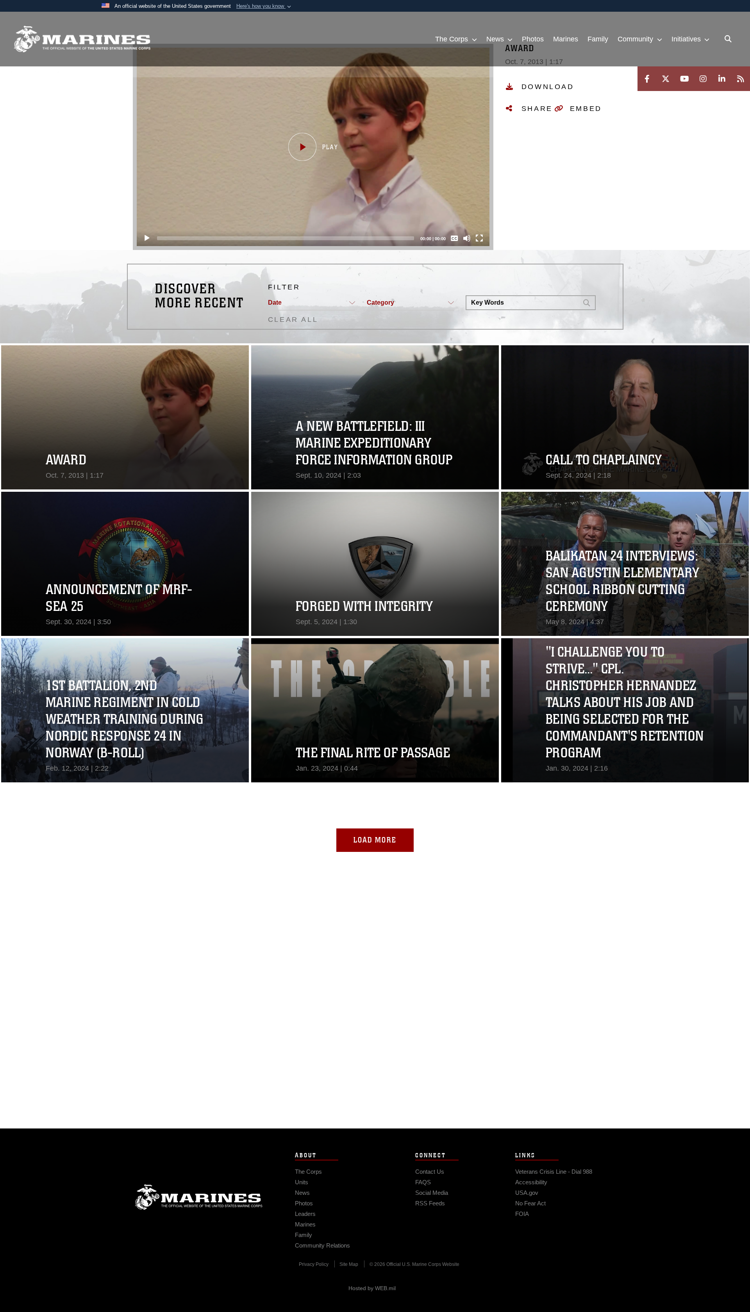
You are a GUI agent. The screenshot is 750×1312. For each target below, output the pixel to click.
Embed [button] (586, 108)
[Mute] (467, 238)
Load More (375, 840)
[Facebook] (647, 78)
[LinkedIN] (721, 78)
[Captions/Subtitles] (454, 238)
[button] (264, 6)
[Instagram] (703, 78)
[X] (665, 78)
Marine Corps (199, 1197)
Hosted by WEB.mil (372, 1288)
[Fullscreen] (479, 238)
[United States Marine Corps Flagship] (82, 39)
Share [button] (537, 108)
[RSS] (740, 78)
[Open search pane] (728, 39)
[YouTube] (684, 78)
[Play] (147, 238)
